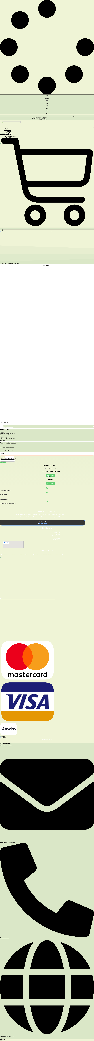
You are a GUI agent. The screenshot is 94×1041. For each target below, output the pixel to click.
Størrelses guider (5, 554)
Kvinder (8, 263)
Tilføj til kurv (3, 462)
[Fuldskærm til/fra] (1, 1039)
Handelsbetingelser (34, 554)
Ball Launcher (7, 131)
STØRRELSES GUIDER (6, 490)
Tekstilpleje (14, 554)
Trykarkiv (6, 128)
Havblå (7, 447)
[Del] (2, 1039)
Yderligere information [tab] (8, 427)
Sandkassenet (7, 130)
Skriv (47, 103)
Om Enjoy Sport (8, 133)
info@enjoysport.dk (58, 535)
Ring (47, 108)
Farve (2, 457)
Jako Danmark (42, 523)
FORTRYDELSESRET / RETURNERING (8, 503)
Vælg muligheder (51, 475)
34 (3, 450)
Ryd (15, 458)
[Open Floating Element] (0, 1038)
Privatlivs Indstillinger (60, 554)
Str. (2, 458)
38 (7, 450)
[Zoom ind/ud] (0, 1039)
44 (12, 450)
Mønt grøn (11, 447)
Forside (47, 98)
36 (5, 450)
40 (8, 450)
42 (10, 450)
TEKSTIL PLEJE (3, 494)
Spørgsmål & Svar (23, 554)
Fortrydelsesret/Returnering (47, 554)
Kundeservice (7, 134)
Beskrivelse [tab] (5, 425)
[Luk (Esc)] (4, 1039)
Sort (4, 447)
